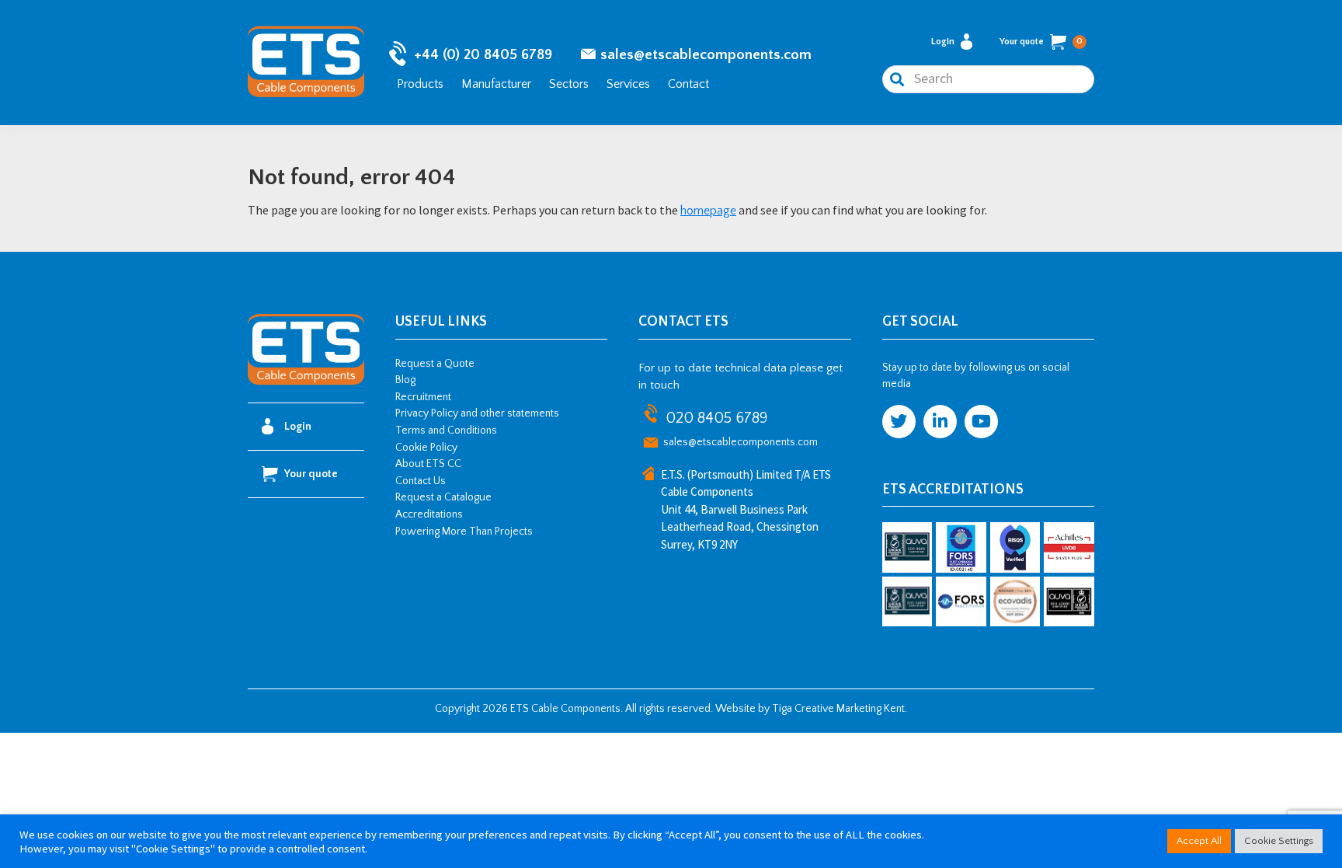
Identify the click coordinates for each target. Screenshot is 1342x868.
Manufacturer (496, 84)
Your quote (1041, 42)
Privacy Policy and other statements (477, 413)
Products (420, 84)
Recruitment (423, 397)
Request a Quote (435, 363)
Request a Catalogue (443, 497)
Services (628, 84)
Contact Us (420, 481)
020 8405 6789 (716, 418)
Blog (405, 380)
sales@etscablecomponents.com (706, 55)
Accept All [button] (1199, 840)
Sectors (569, 84)
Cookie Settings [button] (1278, 840)
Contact (688, 84)
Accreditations (429, 514)
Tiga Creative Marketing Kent (838, 708)
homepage (708, 211)
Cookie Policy (426, 447)
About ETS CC (428, 464)
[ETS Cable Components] (306, 382)
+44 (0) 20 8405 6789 (483, 55)
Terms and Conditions (446, 430)
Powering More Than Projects (464, 531)
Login (942, 42)
